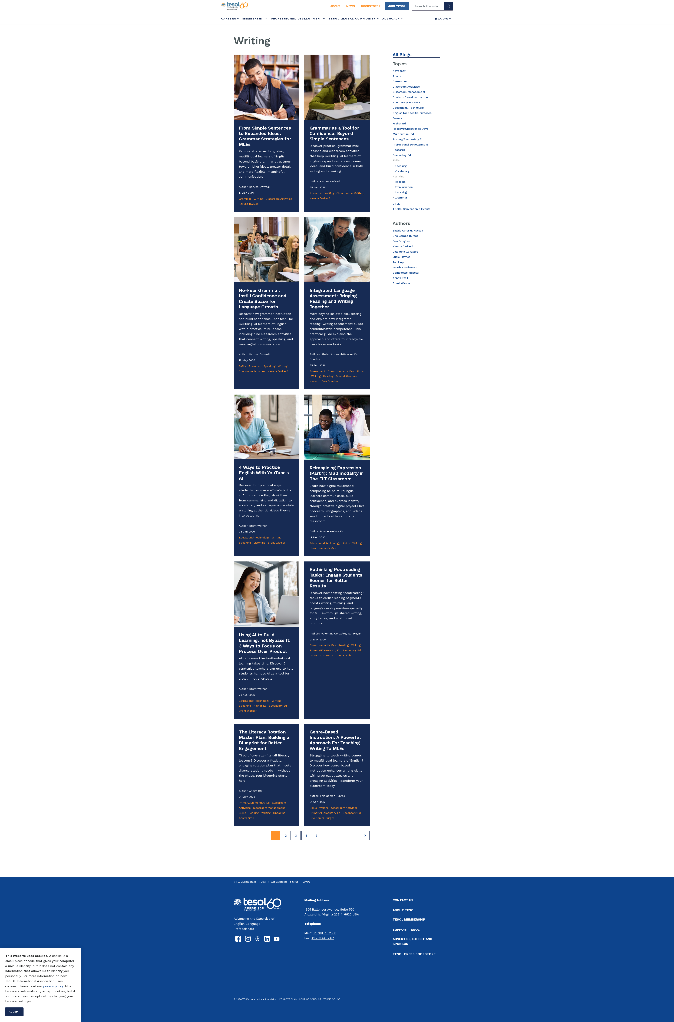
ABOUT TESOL (404, 910)
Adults (397, 76)
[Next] (365, 835)
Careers (228, 18)
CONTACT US (403, 900)
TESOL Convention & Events (411, 209)
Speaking (269, 366)
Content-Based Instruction (410, 97)
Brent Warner (276, 542)
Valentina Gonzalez (322, 655)
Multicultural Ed (403, 134)
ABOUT (335, 6)
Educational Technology (254, 537)
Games (397, 118)
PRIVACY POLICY (288, 999)
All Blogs (402, 54)
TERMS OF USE (331, 999)
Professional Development (296, 18)
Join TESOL (397, 6)
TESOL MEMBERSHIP (409, 919)
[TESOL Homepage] (257, 904)
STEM (397, 203)
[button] (448, 6)
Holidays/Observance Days (410, 128)
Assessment (317, 371)
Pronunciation (404, 187)
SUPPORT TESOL (406, 929)
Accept (14, 1011)
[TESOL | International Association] (271, 6)
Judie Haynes (401, 257)
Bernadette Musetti (406, 272)
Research (399, 149)
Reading (328, 376)
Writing (258, 198)
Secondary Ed (278, 705)
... (327, 836)
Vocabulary (402, 171)
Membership (253, 18)
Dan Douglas (330, 381)
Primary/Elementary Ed (325, 650)
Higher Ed (259, 705)
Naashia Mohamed (405, 267)
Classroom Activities (279, 198)
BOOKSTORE (369, 6)
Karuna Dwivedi (249, 204)
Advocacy (391, 18)
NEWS (350, 6)
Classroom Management (269, 807)
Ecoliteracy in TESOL (407, 102)
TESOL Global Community (352, 18)
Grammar (245, 198)
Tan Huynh (344, 655)
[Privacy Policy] (42, 986)
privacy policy (53, 986)
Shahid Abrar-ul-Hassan (408, 230)
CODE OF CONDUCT (310, 999)
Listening (259, 542)
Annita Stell (246, 818)
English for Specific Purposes (412, 113)
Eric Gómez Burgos (322, 818)
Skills (242, 366)
